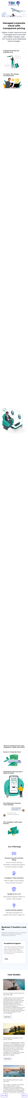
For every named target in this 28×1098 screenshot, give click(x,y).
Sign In (24, 1095)
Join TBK (4, 1095)
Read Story (7, 1017)
